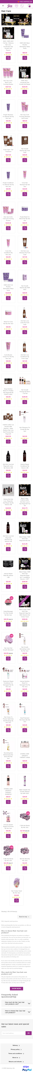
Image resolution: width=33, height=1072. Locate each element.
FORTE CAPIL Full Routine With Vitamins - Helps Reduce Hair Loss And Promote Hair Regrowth (8, 429)
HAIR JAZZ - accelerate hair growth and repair (24, 82)
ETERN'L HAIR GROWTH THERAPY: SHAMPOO (8, 791)
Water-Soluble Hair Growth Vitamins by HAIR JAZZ (24, 791)
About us (16, 1057)
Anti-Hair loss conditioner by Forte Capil (25, 356)
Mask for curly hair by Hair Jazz (8, 322)
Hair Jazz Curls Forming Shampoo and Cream (24, 116)
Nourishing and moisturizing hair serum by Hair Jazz (8, 755)
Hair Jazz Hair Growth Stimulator (8, 649)
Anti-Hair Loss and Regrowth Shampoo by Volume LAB (8, 538)
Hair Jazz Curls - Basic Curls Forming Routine (8, 82)
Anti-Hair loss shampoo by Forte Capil (24, 252)
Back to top (24, 917)
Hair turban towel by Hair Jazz (16, 892)
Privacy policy (16, 1049)
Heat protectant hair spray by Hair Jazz (24, 719)
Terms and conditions (16, 1053)
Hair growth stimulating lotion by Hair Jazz (25, 648)
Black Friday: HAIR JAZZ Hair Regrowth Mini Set (24, 538)
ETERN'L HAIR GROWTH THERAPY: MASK (25, 755)
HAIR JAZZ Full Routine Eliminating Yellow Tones (8, 287)
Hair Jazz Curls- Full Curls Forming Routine (8, 218)
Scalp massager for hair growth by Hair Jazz (8, 613)
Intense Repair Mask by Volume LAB (8, 575)
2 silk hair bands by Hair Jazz (25, 826)
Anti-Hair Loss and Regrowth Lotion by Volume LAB (8, 466)
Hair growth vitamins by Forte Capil (25, 150)
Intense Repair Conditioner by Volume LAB (25, 466)
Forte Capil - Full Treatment (8, 150)
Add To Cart (8, 58)
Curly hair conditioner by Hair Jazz (8, 252)
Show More (16, 988)
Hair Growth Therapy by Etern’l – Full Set (24, 391)
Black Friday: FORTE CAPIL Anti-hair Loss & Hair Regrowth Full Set (24, 502)
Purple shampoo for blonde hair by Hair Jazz (8, 116)
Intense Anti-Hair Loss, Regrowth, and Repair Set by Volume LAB (8, 501)
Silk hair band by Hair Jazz (25, 859)
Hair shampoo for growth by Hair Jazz (24, 429)
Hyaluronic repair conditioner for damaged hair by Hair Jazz (8, 684)
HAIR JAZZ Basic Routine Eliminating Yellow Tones (25, 45)
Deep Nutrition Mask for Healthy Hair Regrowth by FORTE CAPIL (8, 391)
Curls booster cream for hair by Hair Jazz (8, 356)
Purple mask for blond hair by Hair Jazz (24, 218)
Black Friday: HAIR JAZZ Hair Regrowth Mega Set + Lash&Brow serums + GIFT (24, 575)
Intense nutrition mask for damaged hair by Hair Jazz (25, 684)
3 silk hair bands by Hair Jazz (8, 859)
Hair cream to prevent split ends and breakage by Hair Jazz (8, 719)
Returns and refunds (16, 1061)
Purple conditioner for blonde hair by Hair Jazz (8, 184)
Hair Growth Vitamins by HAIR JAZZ (25, 287)
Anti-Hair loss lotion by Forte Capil (24, 322)
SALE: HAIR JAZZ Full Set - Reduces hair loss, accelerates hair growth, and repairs (8, 45)
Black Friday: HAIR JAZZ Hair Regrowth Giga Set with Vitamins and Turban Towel (24, 613)
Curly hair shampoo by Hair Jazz (25, 184)
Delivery (16, 1045)
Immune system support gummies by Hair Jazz (8, 826)
